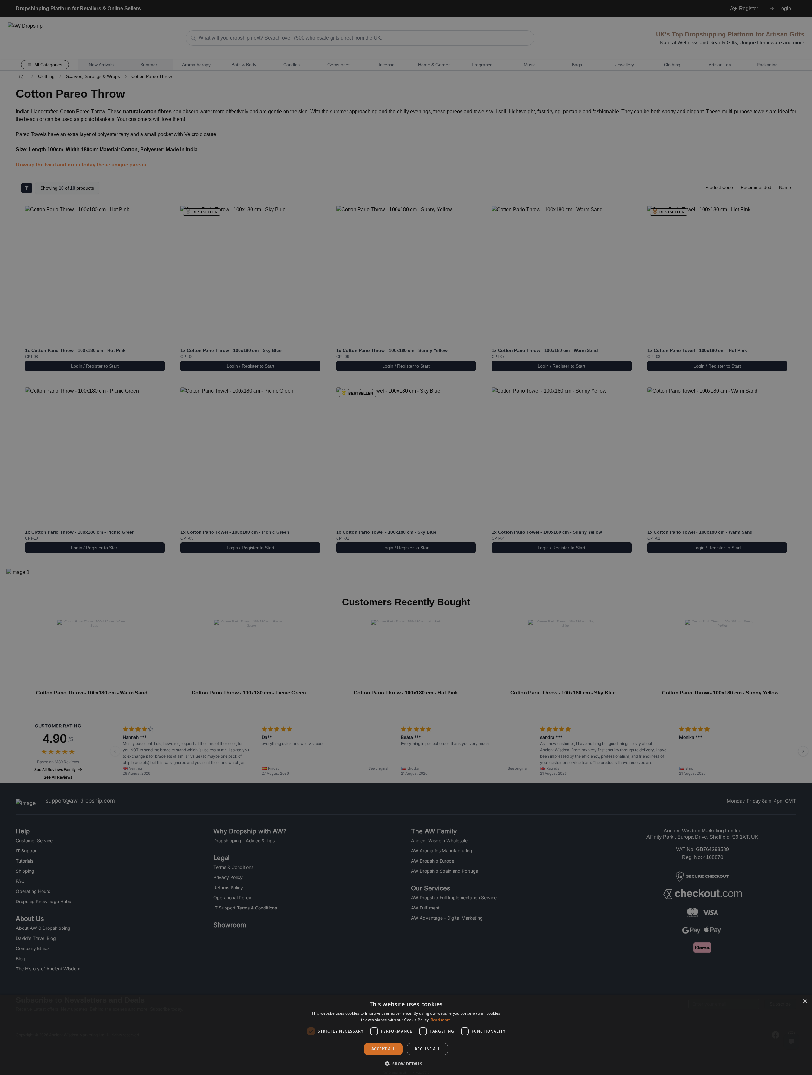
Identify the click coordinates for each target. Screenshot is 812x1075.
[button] (406, 1063)
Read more (441, 1019)
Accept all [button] (383, 1049)
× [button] (804, 1001)
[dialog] (406, 1035)
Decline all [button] (427, 1049)
